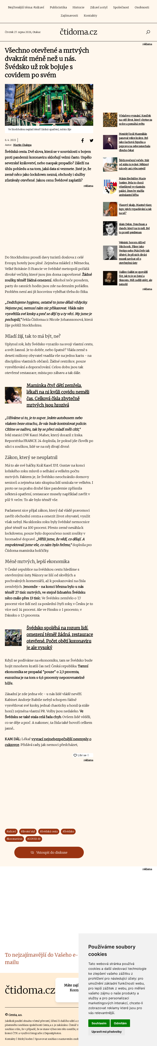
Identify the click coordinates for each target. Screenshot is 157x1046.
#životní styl (28, 831)
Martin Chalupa (22, 144)
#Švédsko (68, 831)
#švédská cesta (49, 831)
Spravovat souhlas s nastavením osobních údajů (63, 1038)
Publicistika (58, 7)
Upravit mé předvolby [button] (107, 1031)
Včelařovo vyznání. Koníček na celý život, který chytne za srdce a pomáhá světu (135, 119)
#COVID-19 (33, 838)
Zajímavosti (69, 15)
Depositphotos (52, 1033)
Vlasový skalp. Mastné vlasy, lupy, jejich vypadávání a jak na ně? (135, 209)
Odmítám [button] (120, 1023)
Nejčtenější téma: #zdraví (26, 7)
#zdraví (11, 831)
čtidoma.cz (78, 32)
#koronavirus (14, 838)
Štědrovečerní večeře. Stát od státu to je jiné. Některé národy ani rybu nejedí (134, 164)
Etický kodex (25, 1038)
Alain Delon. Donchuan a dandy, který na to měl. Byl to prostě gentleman (134, 228)
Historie (78, 7)
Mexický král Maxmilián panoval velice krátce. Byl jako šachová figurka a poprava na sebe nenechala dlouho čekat (134, 142)
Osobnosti (142, 7)
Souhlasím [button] (99, 1023)
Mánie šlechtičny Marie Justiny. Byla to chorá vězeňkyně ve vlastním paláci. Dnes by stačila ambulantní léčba (132, 186)
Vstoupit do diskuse (51, 852)
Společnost (121, 7)
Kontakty (90, 15)
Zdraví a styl (99, 7)
